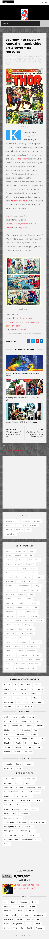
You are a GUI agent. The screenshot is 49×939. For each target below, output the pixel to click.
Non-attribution (32, 919)
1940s (6, 689)
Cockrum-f (10, 568)
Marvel (23, 61)
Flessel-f (9, 581)
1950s (15, 689)
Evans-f (27, 577)
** (11, 56)
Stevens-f (10, 655)
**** (21, 685)
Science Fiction (36, 702)
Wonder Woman (11, 840)
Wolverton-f (34, 664)
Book (13, 902)
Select (37, 924)
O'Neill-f (17, 620)
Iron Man (24, 813)
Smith (8, 646)
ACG (6, 717)
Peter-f (39, 620)
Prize (27, 743)
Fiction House (9, 730)
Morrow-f (23, 616)
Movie (18, 768)
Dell (37, 721)
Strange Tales (9, 831)
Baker (32, 551)
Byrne (8, 564)
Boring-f (28, 555)
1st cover (26, 521)
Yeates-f (31, 668)
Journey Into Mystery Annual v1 (20, 224)
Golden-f (10, 586)
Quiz (28, 924)
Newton (34, 616)
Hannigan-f (11, 590)
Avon (32, 717)
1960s (17, 56)
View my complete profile (25, 888)
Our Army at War (37, 822)
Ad (5, 902)
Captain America (11, 792)
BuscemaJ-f (34, 560)
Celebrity (8, 764)
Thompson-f (24, 655)
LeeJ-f (9, 607)
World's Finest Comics (31, 840)
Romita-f (10, 633)
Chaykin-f (30, 564)
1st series (33, 525)
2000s (15, 693)
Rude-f (30, 633)
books (23, 329)
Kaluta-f (9, 599)
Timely (29, 747)
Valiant (7, 752)
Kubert (22, 603)
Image (24, 739)
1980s (40, 689)
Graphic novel (10, 915)
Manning (19, 607)
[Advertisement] (24, 482)
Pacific (18, 743)
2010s (24, 693)
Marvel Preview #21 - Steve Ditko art (22, 422)
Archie (14, 717)
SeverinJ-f (24, 638)
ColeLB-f (10, 573)
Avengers (8, 788)
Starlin (20, 651)
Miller (21, 612)
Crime (6, 698)
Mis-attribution (38, 915)
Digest (34, 902)
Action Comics (10, 779)
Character (23, 902)
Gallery (19, 911)
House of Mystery (11, 809)
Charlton (7, 721)
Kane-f (20, 599)
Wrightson (19, 668)
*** (15, 685)
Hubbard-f (35, 590)
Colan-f (23, 568)
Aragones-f (20, 551)
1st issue (37, 521)
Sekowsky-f (11, 638)
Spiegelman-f (32, 646)
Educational (9, 906)
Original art (17, 924)
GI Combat (8, 805)
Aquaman (30, 783)
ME (32, 739)
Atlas (23, 717)
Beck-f (18, 555)
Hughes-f (10, 594)
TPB (15, 928)
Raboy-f (28, 625)
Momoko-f (31, 612)
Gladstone (20, 734)
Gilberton (8, 734)
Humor (36, 698)
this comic (16, 326)
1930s (36, 685)
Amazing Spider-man (12, 783)
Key (8, 61)
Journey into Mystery (29, 59)
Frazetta (32, 581)
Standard (18, 747)
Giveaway (30, 911)
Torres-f (9, 659)
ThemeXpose (28, 936)
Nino (8, 620)
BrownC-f (10, 560)
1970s (32, 689)
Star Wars (28, 826)
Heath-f (23, 590)
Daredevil (8, 796)
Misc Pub (8, 743)
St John (7, 747)
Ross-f (20, 633)
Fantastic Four (27, 800)
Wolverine (34, 835)
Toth (18, 659)
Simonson (36, 642)
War (19, 706)
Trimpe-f (28, 659)
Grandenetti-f (23, 586)
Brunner (22, 560)
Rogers (30, 629)
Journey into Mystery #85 (23, 201)
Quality (36, 743)
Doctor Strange (10, 800)
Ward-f (9, 664)
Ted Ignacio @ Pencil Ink (28, 885)
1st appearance (30, 56)
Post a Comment (13, 451)
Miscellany (8, 919)
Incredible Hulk (10, 813)
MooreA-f (10, 616)
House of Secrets (30, 809)
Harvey (7, 739)
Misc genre (8, 702)
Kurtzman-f (33, 603)
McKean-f (10, 612)
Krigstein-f (10, 603)
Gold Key (32, 734)
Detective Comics (23, 796)
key (20, 227)
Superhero (12, 64)
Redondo (10, 629)
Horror (26, 698)
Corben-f (22, 573)
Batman (19, 788)
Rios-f (20, 629)
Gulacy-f (37, 586)
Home (9, 318)
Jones (31, 594)
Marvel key (34, 61)
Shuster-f (24, 642)
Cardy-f (18, 564)
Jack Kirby (22, 159)
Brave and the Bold (35, 788)
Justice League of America (15, 822)
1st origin (9, 525)
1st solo (9, 530)
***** (28, 685)
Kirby (14, 61)
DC (16, 721)
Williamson (20, 664)
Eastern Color (16, 726)
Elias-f (17, 577)
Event (18, 764)
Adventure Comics (27, 779)
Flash (39, 800)
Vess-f (38, 659)
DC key (19, 530)
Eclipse (29, 726)
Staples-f (10, 651)
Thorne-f (36, 655)
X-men (7, 844)
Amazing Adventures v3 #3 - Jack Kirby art (23, 399)
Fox (35, 730)
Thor (24, 835)
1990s (6, 693)
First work (8, 911)
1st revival (22, 525)
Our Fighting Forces (12, 826)
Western (28, 706)
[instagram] (45, 2)
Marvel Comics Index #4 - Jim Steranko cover (23, 374)
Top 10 (29, 928)
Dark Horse (27, 721)
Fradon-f (21, 581)
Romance (22, 702)
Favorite (32, 906)
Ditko (8, 577)
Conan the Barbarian (30, 792)
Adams (9, 551)
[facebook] (42, 2)
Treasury (39, 928)
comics (15, 329)
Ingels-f (21, 594)
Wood (8, 668)
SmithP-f (19, 646)
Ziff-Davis (28, 752)
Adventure (35, 693)
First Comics (25, 730)
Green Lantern (23, 805)
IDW (16, 739)
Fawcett (39, 726)
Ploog (8, 625)
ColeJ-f (33, 568)
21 (14, 59)
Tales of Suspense (26, 831)
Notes (6, 924)
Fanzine (21, 906)
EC (5, 726)
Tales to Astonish (11, 835)
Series (6, 928)
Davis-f (33, 573)
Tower (38, 747)
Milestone (8, 768)
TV (22, 928)
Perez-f (28, 620)
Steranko (31, 651)
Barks (8, 555)
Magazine (24, 915)
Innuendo (29, 764)
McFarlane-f (32, 607)
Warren (17, 752)
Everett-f (38, 577)
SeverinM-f (11, 642)
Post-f (17, 625)
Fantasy (16, 698)
